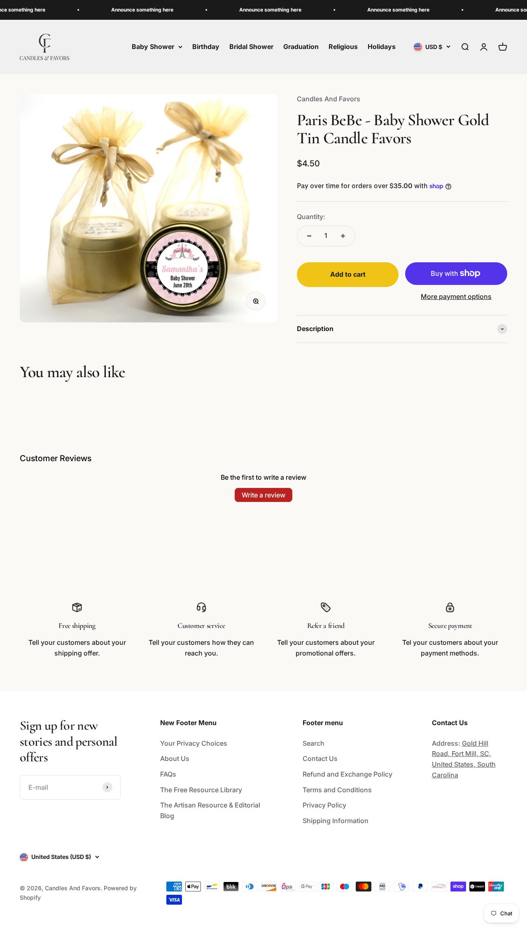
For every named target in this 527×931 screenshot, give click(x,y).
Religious (343, 46)
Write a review (263, 495)
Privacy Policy (324, 805)
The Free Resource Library (201, 790)
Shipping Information (335, 821)
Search (313, 743)
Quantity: (311, 216)
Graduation (301, 46)
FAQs (168, 774)
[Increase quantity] (343, 236)
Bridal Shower (251, 46)
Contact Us (320, 758)
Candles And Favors (328, 99)
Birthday (205, 46)
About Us (174, 758)
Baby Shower (153, 46)
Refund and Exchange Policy (347, 774)
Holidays (382, 46)
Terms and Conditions (337, 790)
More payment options (456, 296)
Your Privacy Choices (193, 743)
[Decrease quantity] (309, 236)
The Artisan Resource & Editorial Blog (210, 810)
